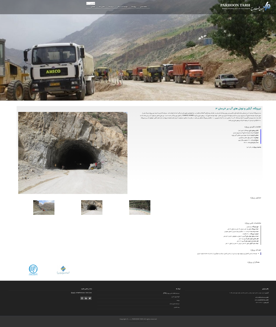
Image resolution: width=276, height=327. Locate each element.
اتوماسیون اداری (176, 297)
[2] (139, 214)
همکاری (93, 6)
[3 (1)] (91, 214)
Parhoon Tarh (235, 5)
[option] (140, 208)
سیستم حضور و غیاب (174, 304)
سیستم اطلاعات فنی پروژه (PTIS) (171, 293)
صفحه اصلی (143, 6)
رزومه (178, 300)
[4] (43, 214)
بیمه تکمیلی (177, 307)
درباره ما (111, 6)
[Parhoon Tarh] (261, 11)
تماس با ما (102, 6)
